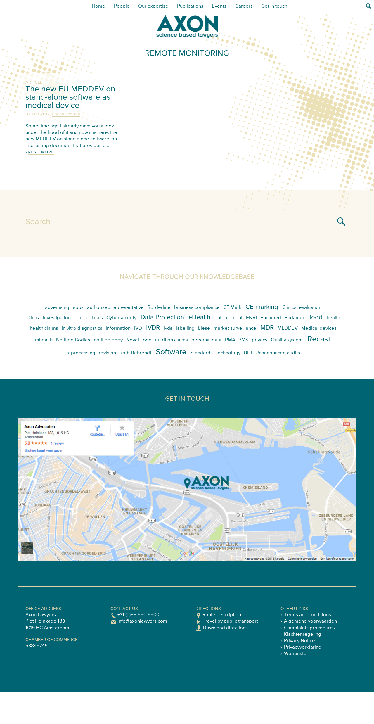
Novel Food (139, 340)
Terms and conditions (307, 614)
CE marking (261, 307)
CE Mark (232, 307)
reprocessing (80, 352)
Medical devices (319, 328)
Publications (190, 6)
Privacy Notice (299, 640)
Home (98, 6)
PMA (230, 340)
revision (107, 352)
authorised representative (115, 307)
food (316, 317)
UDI (248, 352)
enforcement (228, 317)
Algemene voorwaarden (310, 621)
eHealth (199, 317)
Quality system (287, 340)
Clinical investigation (48, 317)
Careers (244, 6)
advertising (57, 307)
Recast (318, 339)
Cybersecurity (121, 317)
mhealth (44, 340)
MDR (267, 328)
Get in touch (274, 6)
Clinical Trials (88, 317)
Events (219, 6)
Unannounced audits (277, 352)
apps (78, 307)
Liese (204, 328)
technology (228, 352)
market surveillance (235, 328)
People (122, 6)
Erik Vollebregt (66, 114)
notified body (108, 340)
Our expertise (153, 6)
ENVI (251, 317)
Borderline (159, 307)
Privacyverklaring (302, 647)
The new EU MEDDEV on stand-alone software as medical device (70, 97)
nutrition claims (171, 340)
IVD (138, 328)
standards (202, 352)
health (333, 317)
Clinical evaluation (301, 307)
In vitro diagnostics (82, 328)
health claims (44, 328)
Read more (41, 152)
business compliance (197, 307)
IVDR (153, 328)
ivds (168, 328)
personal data (206, 340)
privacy (259, 340)
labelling (185, 328)
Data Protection (162, 317)
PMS (243, 340)
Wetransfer (296, 653)
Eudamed (295, 317)
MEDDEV (288, 328)
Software (171, 352)
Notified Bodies (73, 340)
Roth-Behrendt (135, 352)
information (118, 328)
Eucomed (270, 317)
